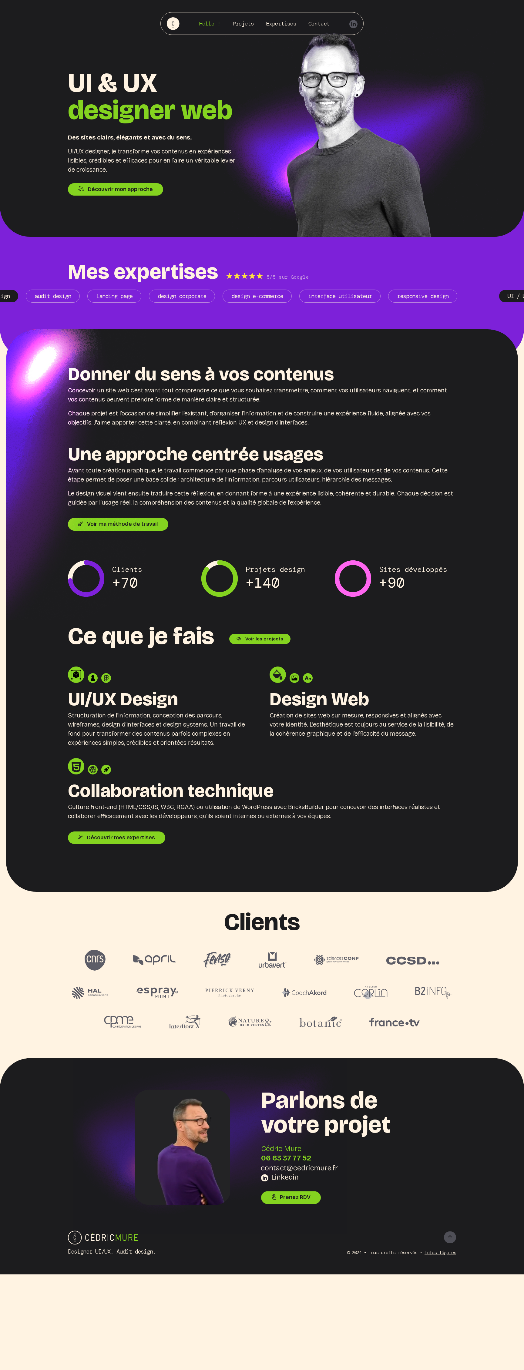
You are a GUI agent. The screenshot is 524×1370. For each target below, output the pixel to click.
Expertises (281, 23)
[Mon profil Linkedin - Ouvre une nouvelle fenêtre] (182, 1146)
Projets (243, 23)
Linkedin (285, 1177)
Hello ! (209, 23)
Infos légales (440, 1253)
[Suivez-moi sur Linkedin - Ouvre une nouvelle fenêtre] (353, 23)
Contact (319, 23)
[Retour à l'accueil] (103, 1237)
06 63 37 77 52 (286, 1158)
